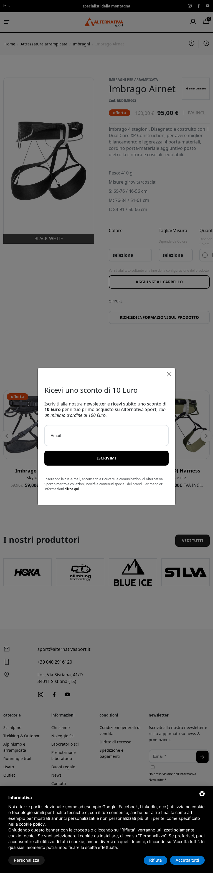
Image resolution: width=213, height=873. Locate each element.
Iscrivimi (106, 458)
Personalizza (26, 860)
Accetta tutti (187, 860)
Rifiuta (155, 860)
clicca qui (72, 489)
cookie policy (32, 824)
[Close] (169, 374)
